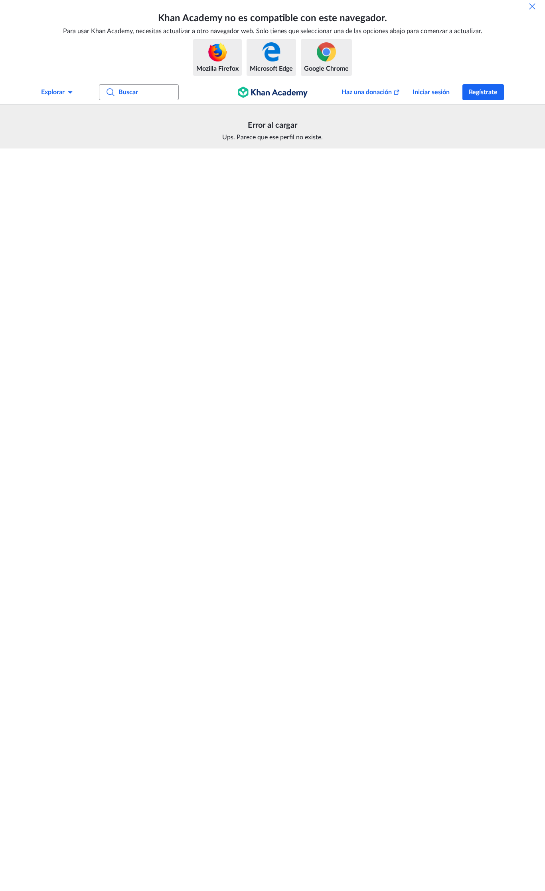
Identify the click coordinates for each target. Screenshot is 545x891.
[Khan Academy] (273, 92)
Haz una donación (367, 92)
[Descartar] (532, 6)
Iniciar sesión (431, 92)
